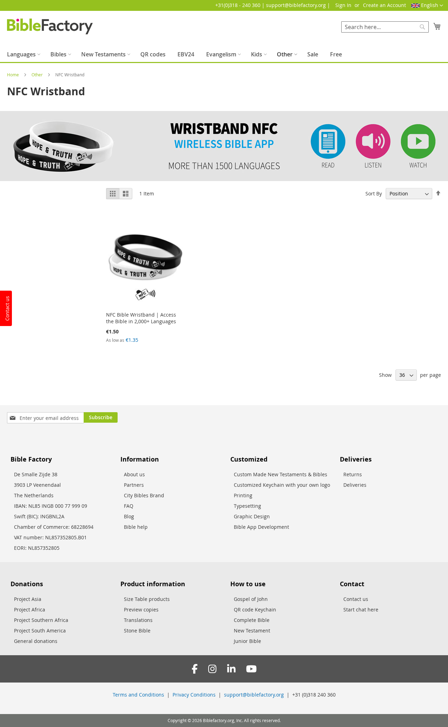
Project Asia (27, 599)
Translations (138, 620)
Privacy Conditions (194, 694)
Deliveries (354, 485)
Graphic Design (252, 516)
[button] (427, 5)
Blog (129, 516)
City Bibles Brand (144, 495)
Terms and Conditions (138, 694)
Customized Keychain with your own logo (282, 485)
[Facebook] (195, 669)
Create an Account (384, 5)
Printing (243, 495)
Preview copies (141, 609)
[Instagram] (212, 669)
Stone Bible (137, 630)
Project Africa (29, 609)
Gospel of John (251, 599)
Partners (134, 485)
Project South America (40, 630)
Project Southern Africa (41, 620)
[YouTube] (251, 669)
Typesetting (247, 506)
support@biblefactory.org (254, 694)
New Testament (252, 630)
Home (13, 74)
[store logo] (50, 26)
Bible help (136, 527)
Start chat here (360, 609)
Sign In (343, 5)
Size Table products (147, 599)
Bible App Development (261, 527)
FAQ (128, 506)
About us (134, 474)
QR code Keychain (255, 609)
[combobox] (385, 27)
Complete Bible (252, 620)
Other (37, 74)
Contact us (355, 599)
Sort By (373, 193)
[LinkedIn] (231, 669)
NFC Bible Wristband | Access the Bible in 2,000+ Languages (141, 318)
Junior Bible (247, 641)
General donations (35, 641)
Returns (352, 474)
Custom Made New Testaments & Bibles (280, 474)
